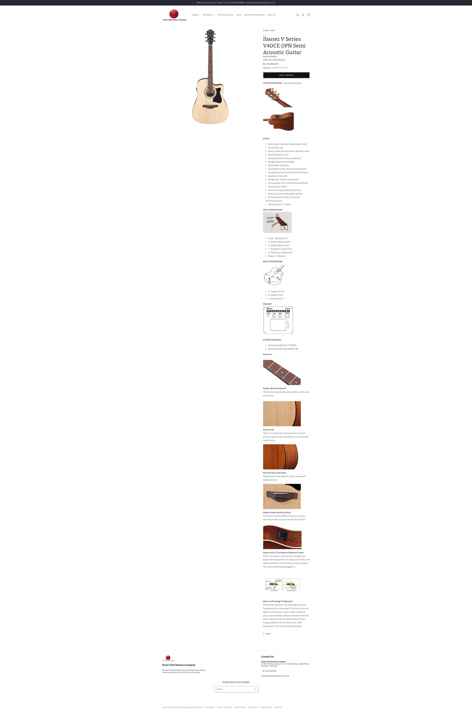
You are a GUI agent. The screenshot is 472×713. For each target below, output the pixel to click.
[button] (196, 14)
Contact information (224, 707)
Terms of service (240, 707)
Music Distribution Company (178, 707)
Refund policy (210, 707)
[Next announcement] (279, 2)
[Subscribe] (255, 689)
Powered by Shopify (196, 707)
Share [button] (268, 634)
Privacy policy (253, 707)
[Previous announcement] (192, 2)
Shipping (266, 67)
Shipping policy (266, 707)
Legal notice (278, 707)
